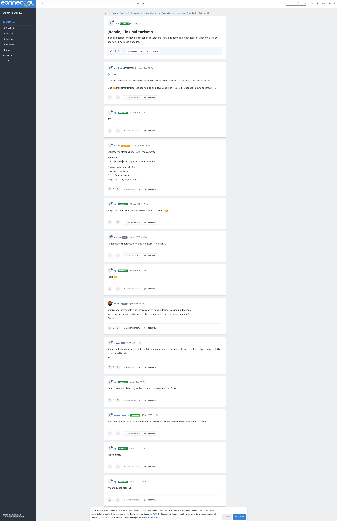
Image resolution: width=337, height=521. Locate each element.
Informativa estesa (149, 517)
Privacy (5, 514)
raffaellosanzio (121, 415)
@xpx (110, 74)
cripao (117, 343)
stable (117, 145)
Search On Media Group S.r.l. (16, 516)
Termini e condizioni (15, 514)
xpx (117, 23)
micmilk (118, 237)
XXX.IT (134, 167)
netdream (119, 68)
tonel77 (118, 303)
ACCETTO (239, 517)
